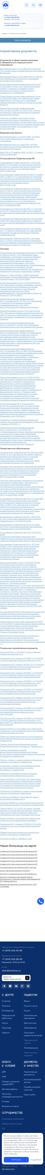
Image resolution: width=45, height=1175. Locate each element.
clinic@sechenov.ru (11, 970)
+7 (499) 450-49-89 (12, 950)
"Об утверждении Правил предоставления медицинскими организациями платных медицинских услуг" (22, 213)
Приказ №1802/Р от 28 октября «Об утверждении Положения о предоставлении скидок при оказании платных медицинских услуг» (22, 731)
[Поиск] (26, 5)
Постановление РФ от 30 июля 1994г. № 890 (22, 494)
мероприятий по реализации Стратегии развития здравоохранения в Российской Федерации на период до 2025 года (22, 243)
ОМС (4, 1076)
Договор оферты (10, 1089)
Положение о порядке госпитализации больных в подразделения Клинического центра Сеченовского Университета (20, 768)
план (15, 241)
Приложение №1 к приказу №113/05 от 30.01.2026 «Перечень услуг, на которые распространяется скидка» (20, 826)
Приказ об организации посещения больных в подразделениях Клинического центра (18, 775)
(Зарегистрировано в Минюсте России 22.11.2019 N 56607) (21, 294)
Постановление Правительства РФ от (16, 163)
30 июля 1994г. (38, 452)
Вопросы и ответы (10, 1106)
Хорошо (16, 1160)
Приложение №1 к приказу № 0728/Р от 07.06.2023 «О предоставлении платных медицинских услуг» (21, 659)
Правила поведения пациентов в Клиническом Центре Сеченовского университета (19, 833)
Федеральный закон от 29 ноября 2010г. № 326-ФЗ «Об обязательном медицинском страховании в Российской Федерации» (21, 79)
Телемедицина (31, 1047)
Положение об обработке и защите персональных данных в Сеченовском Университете (21, 792)
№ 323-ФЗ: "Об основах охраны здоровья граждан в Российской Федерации (22, 71)
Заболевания (30, 1027)
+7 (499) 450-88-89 (12, 959)
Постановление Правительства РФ (14, 229)
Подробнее (36, 1160)
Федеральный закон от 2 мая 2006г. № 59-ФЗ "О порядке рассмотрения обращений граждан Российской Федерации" (20, 147)
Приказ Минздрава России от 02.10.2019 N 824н (20, 283)
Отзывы (5, 1101)
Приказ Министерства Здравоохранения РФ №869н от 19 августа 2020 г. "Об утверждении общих (22, 254)
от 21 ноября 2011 (24, 69)
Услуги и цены (30, 1005)
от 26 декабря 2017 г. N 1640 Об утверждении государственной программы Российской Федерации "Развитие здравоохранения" (21, 232)
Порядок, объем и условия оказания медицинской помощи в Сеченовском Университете (21, 761)
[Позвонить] (33, 5)
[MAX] (28, 986)
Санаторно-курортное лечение (33, 1034)
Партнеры (6, 1027)
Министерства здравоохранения (20, 323)
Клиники (6, 1005)
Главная (5, 33)
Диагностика (30, 1023)
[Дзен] (10, 986)
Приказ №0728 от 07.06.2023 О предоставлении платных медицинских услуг (20, 653)
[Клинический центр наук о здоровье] (5, 5)
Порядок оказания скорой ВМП (10, 1083)
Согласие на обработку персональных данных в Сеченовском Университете (19, 798)
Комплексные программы (30, 1016)
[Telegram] (4, 986)
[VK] (16, 986)
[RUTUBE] (22, 986)
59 (4, 221)
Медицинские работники (8, 1016)
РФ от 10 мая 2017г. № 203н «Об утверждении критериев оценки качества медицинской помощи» (21, 326)
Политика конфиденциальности (12, 1095)
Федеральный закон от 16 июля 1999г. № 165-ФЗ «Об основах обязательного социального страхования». (20, 139)
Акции (27, 1010)
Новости (6, 1032)
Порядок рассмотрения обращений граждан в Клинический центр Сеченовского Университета (21, 745)
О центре (6, 1001)
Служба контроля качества (32, 1088)
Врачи (27, 1001)
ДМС (4, 1071)
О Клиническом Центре (18, 33)
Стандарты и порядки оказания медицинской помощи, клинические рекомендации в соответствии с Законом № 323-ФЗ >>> (22, 422)
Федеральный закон (8, 69)
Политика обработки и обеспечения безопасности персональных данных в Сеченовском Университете (22, 804)
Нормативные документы (30, 1073)
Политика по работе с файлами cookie (16, 839)
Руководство (8, 1010)
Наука (5, 1023)
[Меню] (40, 5)
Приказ (3, 323)
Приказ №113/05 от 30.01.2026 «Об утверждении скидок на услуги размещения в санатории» (20, 819)
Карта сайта (29, 1094)
